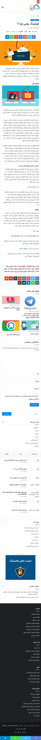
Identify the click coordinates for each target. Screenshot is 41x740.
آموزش (36, 428)
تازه (21, 454)
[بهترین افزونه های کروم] (11, 325)
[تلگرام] (18, 732)
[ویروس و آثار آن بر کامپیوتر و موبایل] (11, 300)
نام (38, 374)
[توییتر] (25, 732)
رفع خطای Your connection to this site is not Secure (14, 493)
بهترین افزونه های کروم (13, 334)
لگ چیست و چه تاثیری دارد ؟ (17, 478)
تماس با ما (37, 716)
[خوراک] (16, 732)
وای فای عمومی (33, 248)
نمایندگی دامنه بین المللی (33, 651)
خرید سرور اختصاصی (32, 546)
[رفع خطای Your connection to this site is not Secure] (33, 495)
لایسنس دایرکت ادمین (33, 709)
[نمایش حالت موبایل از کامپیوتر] (33, 487)
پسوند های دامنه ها (34, 660)
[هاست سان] (35, 7)
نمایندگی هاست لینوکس (33, 623)
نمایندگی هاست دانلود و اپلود (31, 632)
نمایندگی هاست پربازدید (33, 629)
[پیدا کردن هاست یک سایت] (33, 512)
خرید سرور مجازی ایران (31, 531)
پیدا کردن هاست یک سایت (18, 510)
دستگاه (32, 253)
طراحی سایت (36, 697)
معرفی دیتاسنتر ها (35, 682)
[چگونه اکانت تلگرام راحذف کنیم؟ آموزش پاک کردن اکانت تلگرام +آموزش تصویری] (30, 303)
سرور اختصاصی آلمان (34, 679)
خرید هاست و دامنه (20, 554)
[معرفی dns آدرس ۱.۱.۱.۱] (33, 472)
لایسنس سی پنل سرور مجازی (31, 703)
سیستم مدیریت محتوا (32, 443)
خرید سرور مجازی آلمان (31, 528)
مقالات (32, 20)
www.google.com (33, 187)
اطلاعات (13, 138)
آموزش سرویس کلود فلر (19, 501)
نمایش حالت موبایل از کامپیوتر (18, 485)
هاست (36, 537)
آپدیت (23, 253)
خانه (36, 16)
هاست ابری (36, 617)
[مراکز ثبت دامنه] (30, 325)
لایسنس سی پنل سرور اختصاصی (30, 706)
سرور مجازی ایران (35, 676)
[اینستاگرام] (20, 732)
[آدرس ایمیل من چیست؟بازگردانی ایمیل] (33, 463)
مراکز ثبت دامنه (34, 334)
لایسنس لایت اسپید (34, 713)
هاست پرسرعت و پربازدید (32, 626)
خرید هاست (34, 534)
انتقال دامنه (36, 654)
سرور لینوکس (34, 440)
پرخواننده (34, 454)
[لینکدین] (23, 732)
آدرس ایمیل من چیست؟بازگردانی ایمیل (15, 460)
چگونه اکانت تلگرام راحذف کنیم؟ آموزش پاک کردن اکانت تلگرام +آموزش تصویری (30, 315)
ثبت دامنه (35, 540)
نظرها (7, 454)
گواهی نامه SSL (35, 694)
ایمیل (17, 174)
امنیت (32, 16)
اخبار (36, 431)
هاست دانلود (34, 543)
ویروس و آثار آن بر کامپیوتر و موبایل (12, 309)
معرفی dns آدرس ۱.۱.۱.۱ (19, 469)
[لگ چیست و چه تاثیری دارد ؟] (33, 479)
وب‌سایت (36, 389)
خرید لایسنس (36, 700)
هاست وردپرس (35, 636)
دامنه (36, 437)
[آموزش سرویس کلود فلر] (33, 504)
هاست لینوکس (35, 614)
